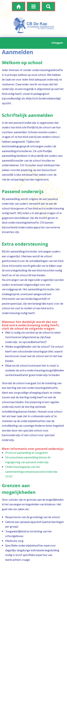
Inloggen (57, 42)
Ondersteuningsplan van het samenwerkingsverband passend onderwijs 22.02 (31, 471)
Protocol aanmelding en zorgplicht (26, 452)
